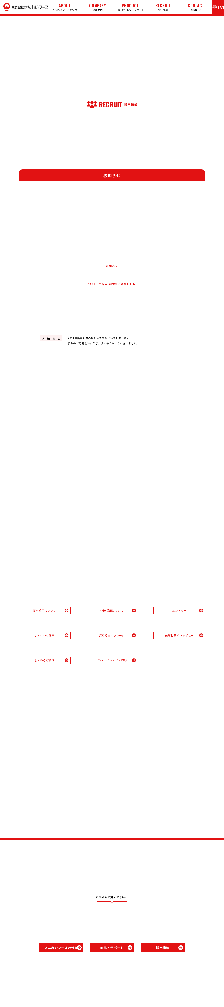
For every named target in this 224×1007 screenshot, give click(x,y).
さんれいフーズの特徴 (64, 7)
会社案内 (97, 7)
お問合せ (196, 7)
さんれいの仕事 (44, 635)
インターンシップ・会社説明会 (114, 660)
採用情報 (163, 7)
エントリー (179, 610)
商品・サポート (112, 947)
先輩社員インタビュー (179, 635)
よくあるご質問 (44, 660)
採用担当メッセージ (112, 635)
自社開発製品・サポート (130, 7)
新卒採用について (44, 610)
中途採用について (112, 610)
